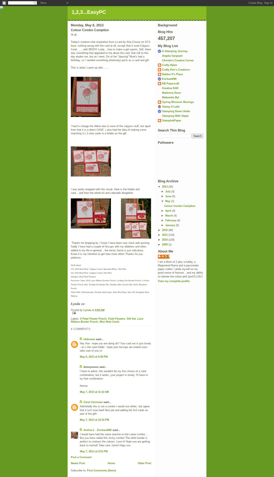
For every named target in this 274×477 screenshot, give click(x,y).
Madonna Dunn (171, 92)
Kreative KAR (170, 88)
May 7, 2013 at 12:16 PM (94, 419)
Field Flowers (116, 318)
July (168, 191)
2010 (165, 239)
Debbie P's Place (172, 74)
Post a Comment (81, 457)
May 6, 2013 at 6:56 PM (94, 356)
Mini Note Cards (109, 321)
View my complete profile (174, 281)
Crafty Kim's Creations (176, 69)
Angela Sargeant (172, 55)
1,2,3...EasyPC (89, 12)
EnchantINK (169, 78)
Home (111, 463)
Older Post (144, 463)
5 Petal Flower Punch (93, 318)
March (169, 215)
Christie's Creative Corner (178, 60)
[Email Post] (111, 313)
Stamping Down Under (176, 111)
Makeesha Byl (170, 97)
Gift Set (131, 318)
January (170, 225)
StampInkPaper (171, 120)
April (168, 210)
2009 (165, 244)
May (168, 201)
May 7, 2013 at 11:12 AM (94, 391)
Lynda (165, 256)
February (171, 220)
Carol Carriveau (93, 402)
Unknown (89, 339)
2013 (165, 186)
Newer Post (78, 463)
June (168, 196)
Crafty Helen (169, 65)
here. (74, 45)
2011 (165, 234)
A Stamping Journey (175, 51)
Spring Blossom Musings (178, 102)
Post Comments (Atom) (101, 470)
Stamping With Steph (175, 115)
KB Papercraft (170, 83)
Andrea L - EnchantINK (97, 430)
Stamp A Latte (171, 106)
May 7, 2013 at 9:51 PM (94, 451)
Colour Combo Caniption (179, 205)
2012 (165, 230)
